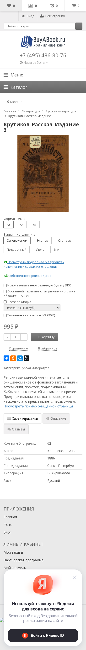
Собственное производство (29, 275)
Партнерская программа (23, 560)
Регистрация (55, 16)
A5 (8, 224)
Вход (30, 16)
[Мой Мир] (20, 358)
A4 (21, 224)
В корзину (46, 337)
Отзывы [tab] (18, 429)
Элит (57, 249)
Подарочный (17, 249)
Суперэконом (17, 240)
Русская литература (35, 368)
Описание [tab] (58, 418)
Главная (10, 517)
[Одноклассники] (13, 358)
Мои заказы (13, 552)
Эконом (42, 240)
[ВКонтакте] (6, 358)
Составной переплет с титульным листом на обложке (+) (39, 293)
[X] (26, 358)
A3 (35, 224)
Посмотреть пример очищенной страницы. (39, 406)
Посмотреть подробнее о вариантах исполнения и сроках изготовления (34, 264)
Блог (7, 532)
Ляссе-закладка (19, 302)
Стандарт (65, 240)
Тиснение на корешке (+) (31, 315)
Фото (8, 524)
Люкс (40, 249)
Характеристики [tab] (25, 418)
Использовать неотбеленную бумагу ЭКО (39, 285)
